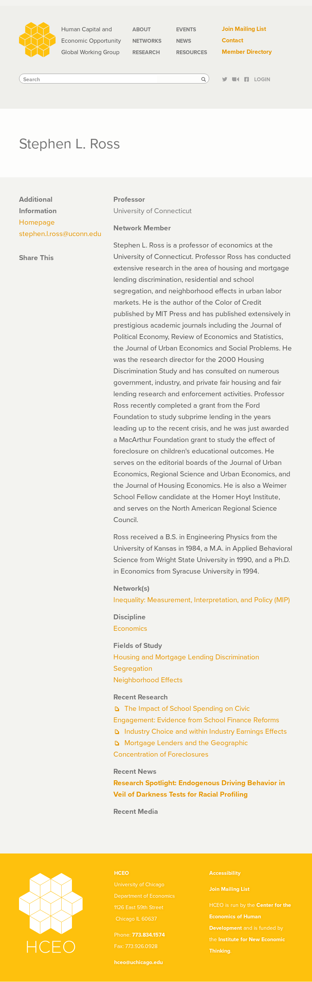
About (141, 29)
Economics (130, 628)
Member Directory (247, 51)
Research (146, 52)
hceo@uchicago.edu (138, 962)
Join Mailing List (244, 28)
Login (262, 79)
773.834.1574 (148, 935)
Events (186, 29)
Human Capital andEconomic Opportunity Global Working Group (91, 40)
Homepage (37, 222)
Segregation (132, 668)
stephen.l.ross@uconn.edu (60, 233)
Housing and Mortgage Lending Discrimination (186, 656)
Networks (146, 41)
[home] (37, 39)
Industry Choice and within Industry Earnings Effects (205, 731)
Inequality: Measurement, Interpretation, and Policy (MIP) (201, 599)
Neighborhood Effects (148, 679)
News (183, 41)
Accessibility (224, 873)
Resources (191, 52)
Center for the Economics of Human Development (250, 916)
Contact (232, 40)
